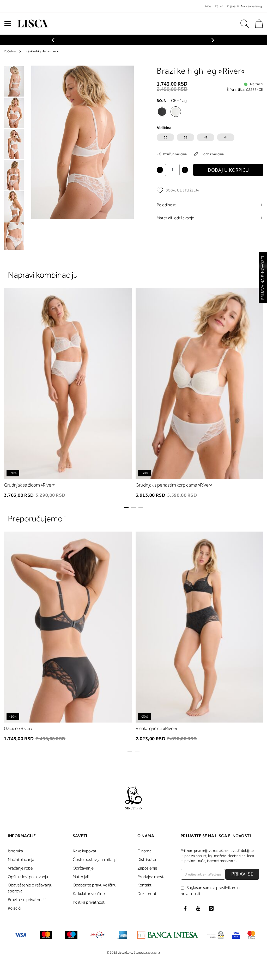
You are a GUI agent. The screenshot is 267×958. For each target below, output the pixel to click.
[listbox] (209, 138)
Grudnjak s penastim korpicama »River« (174, 485)
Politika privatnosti (89, 902)
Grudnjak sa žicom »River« (29, 485)
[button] (14, 112)
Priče (207, 6)
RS (217, 6)
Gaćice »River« (18, 728)
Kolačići (14, 908)
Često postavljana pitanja (95, 859)
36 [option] (165, 137)
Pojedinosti (167, 204)
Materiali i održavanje (175, 217)
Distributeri (147, 859)
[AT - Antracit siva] (162, 111)
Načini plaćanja (21, 859)
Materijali (81, 876)
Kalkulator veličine (89, 893)
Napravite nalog (251, 6)
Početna (10, 51)
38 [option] (185, 137)
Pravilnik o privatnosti (27, 899)
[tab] (210, 205)
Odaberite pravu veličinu (94, 885)
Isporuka (15, 850)
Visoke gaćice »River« (156, 728)
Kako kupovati (85, 850)
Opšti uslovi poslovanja (28, 876)
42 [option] (206, 137)
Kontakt (144, 885)
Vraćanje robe (20, 868)
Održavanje (83, 868)
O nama (144, 850)
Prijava (231, 6)
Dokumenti (147, 893)
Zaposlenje (147, 868)
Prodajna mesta (151, 876)
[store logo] (32, 23)
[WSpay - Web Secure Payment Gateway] (215, 936)
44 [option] (226, 137)
